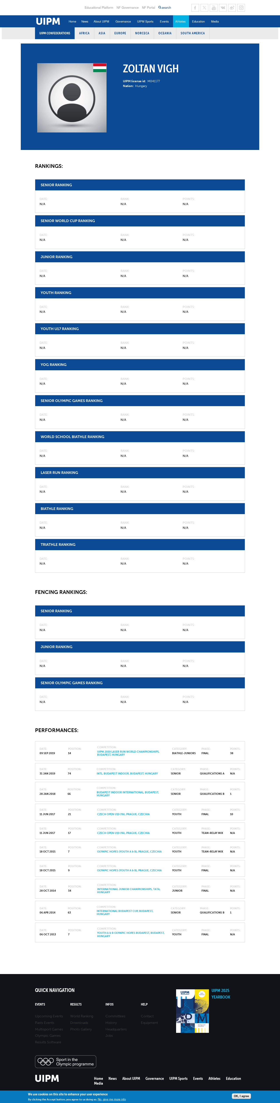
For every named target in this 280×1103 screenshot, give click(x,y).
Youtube (213, 8)
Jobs (109, 1035)
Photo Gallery (81, 1029)
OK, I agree (241, 1096)
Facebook (195, 8)
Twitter (204, 8)
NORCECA (142, 33)
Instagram (241, 8)
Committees (115, 1016)
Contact (147, 1016)
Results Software (48, 1042)
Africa (84, 33)
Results (76, 1004)
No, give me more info (112, 1099)
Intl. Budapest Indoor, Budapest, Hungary (127, 773)
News (84, 21)
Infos (109, 1004)
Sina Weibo (232, 8)
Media (215, 21)
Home (72, 21)
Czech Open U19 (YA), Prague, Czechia (123, 814)
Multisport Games (49, 1029)
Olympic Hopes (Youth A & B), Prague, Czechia (129, 851)
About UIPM (101, 21)
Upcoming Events (49, 1016)
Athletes (180, 21)
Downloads (79, 1023)
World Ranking (81, 1016)
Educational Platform (99, 7)
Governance (123, 21)
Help (144, 1004)
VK (223, 8)
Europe (120, 33)
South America (193, 33)
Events (164, 21)
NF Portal (148, 7)
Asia (102, 33)
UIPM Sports (145, 21)
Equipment (149, 1023)
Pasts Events (44, 1023)
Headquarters (116, 1029)
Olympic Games (48, 1035)
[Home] (47, 1081)
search (166, 7)
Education (198, 21)
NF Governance (128, 7)
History (111, 1023)
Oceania (165, 33)
